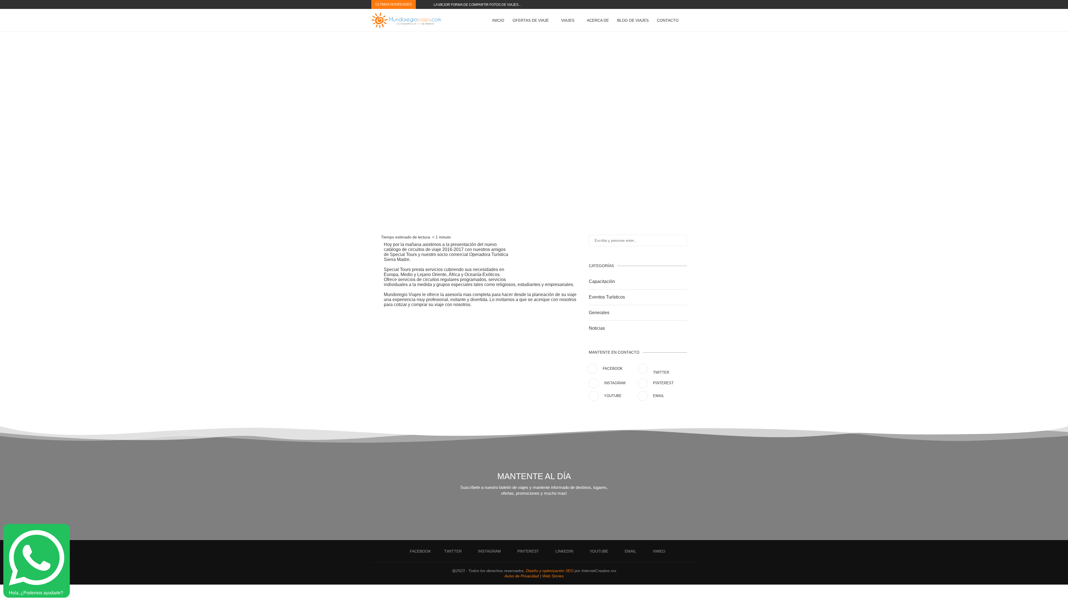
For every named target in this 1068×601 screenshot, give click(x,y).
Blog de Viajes (633, 20)
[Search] (694, 20)
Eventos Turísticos (607, 297)
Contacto (668, 20)
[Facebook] (653, 4)
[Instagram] (659, 4)
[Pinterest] (666, 4)
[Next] (428, 4)
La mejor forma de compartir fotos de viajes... (477, 5)
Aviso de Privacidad (522, 576)
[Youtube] (679, 4)
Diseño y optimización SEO (549, 570)
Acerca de (598, 20)
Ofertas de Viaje (531, 20)
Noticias (597, 328)
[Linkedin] (672, 4)
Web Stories (553, 576)
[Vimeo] (691, 4)
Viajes (567, 20)
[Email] (685, 4)
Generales (599, 312)
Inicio (498, 20)
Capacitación (602, 281)
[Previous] (421, 4)
